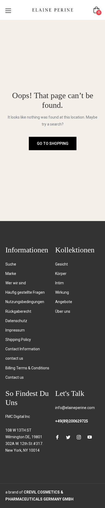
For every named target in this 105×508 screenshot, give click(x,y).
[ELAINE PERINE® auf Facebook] (57, 437)
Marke (10, 273)
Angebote (63, 302)
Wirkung (62, 292)
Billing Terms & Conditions (27, 368)
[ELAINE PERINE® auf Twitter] (68, 437)
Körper (60, 273)
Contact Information (22, 349)
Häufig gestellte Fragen (25, 292)
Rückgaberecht (18, 311)
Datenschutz (16, 321)
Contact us (14, 377)
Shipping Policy (18, 339)
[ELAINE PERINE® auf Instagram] (79, 437)
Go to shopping (52, 143)
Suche (10, 264)
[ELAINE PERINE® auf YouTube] (90, 437)
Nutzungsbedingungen (24, 302)
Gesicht (61, 264)
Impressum (15, 330)
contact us (14, 358)
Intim (59, 283)
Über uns (62, 311)
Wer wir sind (15, 283)
